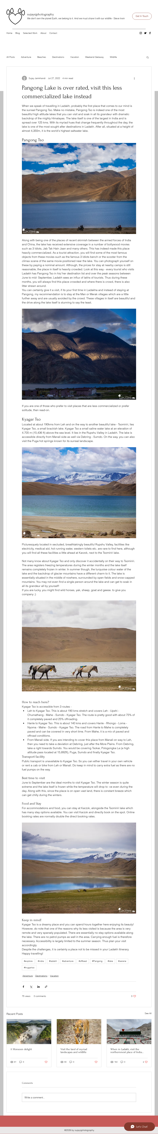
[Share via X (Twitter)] (30, 986)
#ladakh (53, 961)
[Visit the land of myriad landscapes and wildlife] (79, 1031)
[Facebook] (150, 33)
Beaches (41, 57)
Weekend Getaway (94, 57)
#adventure (67, 961)
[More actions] (134, 78)
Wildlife (113, 57)
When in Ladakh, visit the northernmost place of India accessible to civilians (126, 1051)
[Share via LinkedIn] (38, 986)
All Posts (10, 57)
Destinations (58, 57)
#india (41, 961)
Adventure (26, 57)
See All (148, 1013)
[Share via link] (46, 986)
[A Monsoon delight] (29, 1031)
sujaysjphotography (40, 14)
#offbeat (83, 961)
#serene (122, 961)
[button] (147, 57)
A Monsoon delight (21, 1049)
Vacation (74, 57)
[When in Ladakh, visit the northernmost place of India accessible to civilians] (129, 1031)
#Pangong (97, 961)
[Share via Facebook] (23, 986)
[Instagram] (140, 33)
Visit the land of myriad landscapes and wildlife (73, 1051)
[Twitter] (145, 33)
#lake (110, 961)
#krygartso (29, 967)
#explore (28, 961)
